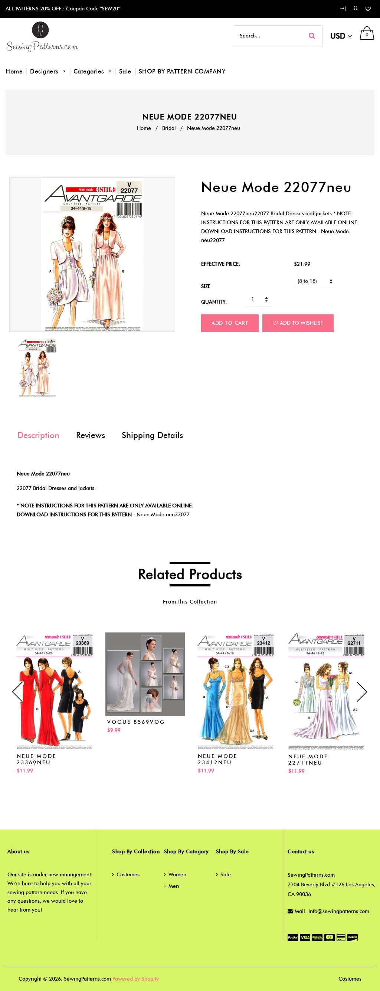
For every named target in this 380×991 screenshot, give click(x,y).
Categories (90, 71)
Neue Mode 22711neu (308, 759)
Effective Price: (220, 264)
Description (38, 435)
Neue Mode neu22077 (163, 514)
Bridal (169, 128)
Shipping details (152, 435)
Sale (125, 71)
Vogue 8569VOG (136, 722)
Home (14, 71)
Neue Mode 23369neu (36, 759)
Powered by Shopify (135, 979)
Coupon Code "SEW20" (92, 9)
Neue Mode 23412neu (218, 759)
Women (177, 874)
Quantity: (214, 302)
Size (205, 286)
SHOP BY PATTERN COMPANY (182, 71)
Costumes (128, 874)
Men (173, 886)
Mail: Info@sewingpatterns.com (332, 911)
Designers (45, 71)
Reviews (90, 435)
